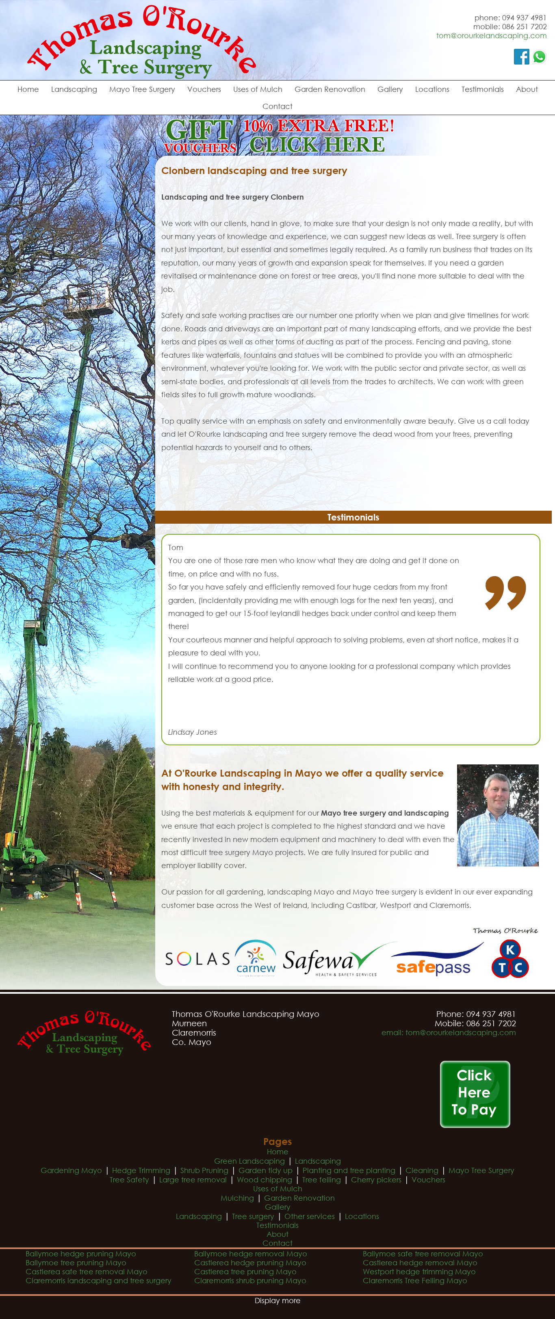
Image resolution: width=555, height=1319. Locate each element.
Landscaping (74, 89)
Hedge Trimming (141, 1170)
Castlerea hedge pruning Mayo (250, 1262)
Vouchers (204, 89)
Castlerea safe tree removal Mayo (86, 1271)
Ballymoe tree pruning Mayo (76, 1262)
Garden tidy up (265, 1170)
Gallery (390, 89)
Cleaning (421, 1170)
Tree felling (321, 1179)
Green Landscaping (249, 1160)
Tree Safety (129, 1179)
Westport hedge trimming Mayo (419, 1271)
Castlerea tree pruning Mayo (245, 1271)
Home (28, 89)
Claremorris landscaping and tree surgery (98, 1280)
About (527, 89)
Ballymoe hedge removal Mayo (250, 1253)
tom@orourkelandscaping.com (491, 35)
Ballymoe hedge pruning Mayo (81, 1253)
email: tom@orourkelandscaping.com (449, 1032)
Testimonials (483, 89)
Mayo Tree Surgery (142, 89)
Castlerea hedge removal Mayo (420, 1262)
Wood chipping (264, 1179)
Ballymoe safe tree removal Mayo (423, 1253)
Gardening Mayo (71, 1170)
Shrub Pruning (204, 1170)
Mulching (237, 1197)
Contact (277, 106)
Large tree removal (193, 1179)
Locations (432, 89)
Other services (309, 1216)
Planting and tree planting (349, 1170)
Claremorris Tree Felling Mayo (415, 1280)
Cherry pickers (376, 1179)
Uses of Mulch (257, 89)
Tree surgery (253, 1216)
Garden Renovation (330, 89)
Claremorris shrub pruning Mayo (250, 1280)
